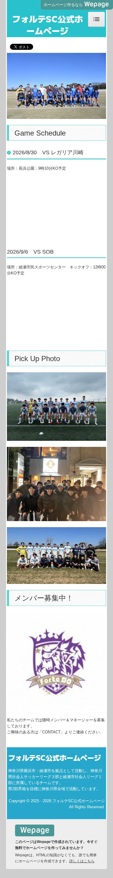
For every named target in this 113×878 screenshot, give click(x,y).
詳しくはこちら (82, 861)
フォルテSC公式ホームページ (47, 24)
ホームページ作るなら (63, 4)
